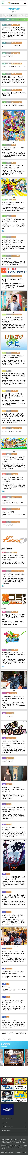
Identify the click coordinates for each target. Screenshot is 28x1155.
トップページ (4, 1039)
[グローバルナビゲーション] (25, 3)
